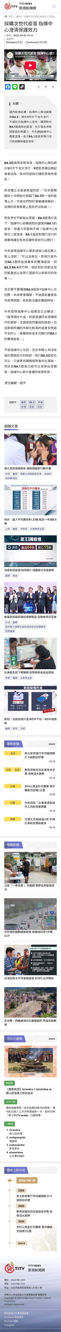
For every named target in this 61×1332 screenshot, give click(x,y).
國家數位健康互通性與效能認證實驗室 (25, 626)
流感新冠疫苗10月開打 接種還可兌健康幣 (29, 570)
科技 (7, 622)
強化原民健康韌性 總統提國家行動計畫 (27, 468)
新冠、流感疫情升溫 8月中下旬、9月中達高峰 (30, 721)
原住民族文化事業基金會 (16, 1313)
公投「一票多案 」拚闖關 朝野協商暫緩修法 (29, 887)
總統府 (47, 473)
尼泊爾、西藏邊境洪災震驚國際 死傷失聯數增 (30, 1023)
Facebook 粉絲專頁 (14, 1317)
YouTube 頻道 (11, 1320)
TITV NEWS (25, 3)
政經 (7, 473)
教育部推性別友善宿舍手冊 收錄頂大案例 (40, 772)
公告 (7, 528)
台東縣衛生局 (37, 528)
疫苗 (31, 407)
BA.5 (32, 402)
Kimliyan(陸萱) (14, 42)
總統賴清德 (11, 478)
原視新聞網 (27, 7)
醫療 (23, 402)
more (21, 1243)
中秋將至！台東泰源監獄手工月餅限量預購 (40, 805)
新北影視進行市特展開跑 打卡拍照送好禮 (40, 755)
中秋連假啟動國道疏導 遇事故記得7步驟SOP (28, 934)
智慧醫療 (10, 631)
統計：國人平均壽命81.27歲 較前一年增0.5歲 (30, 521)
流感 (22, 728)
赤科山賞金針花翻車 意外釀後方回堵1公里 (40, 788)
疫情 (23, 407)
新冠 (15, 728)
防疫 (39, 407)
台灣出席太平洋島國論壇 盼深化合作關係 (29, 978)
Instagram (9, 1324)
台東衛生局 (26, 677)
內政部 (23, 528)
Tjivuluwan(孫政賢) (36, 42)
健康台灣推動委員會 (31, 473)
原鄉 (7, 677)
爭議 (40, 402)
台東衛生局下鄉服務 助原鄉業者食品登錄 (29, 672)
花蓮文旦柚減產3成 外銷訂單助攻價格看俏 (40, 821)
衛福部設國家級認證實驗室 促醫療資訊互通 (30, 617)
